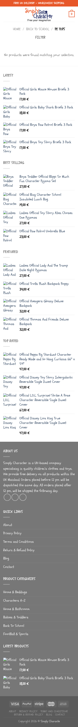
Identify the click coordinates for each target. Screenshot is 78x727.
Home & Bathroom (16, 609)
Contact (8, 566)
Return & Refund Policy (18, 550)
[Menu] (5, 14)
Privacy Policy (12, 533)
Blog (6, 558)
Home (17, 29)
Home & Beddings (15, 592)
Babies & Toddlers (15, 617)
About (7, 525)
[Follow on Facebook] (7, 497)
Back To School (37, 29)
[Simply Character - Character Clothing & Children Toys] (39, 14)
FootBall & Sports (15, 634)
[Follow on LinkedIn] (22, 497)
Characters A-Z (14, 600)
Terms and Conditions (18, 541)
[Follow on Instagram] (15, 497)
